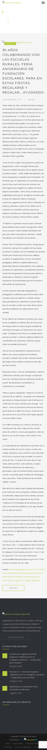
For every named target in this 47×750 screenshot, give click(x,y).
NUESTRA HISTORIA (16, 637)
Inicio (10, 16)
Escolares (18, 743)
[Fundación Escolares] (11, 2)
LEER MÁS (13, 588)
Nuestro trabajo (34, 743)
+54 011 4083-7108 (12, 724)
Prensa (10, 43)
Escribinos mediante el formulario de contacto (22, 727)
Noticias (14, 20)
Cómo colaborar (22, 747)
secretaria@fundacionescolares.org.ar (19, 720)
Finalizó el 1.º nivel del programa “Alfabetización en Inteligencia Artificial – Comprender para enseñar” (26, 675)
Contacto (38, 747)
